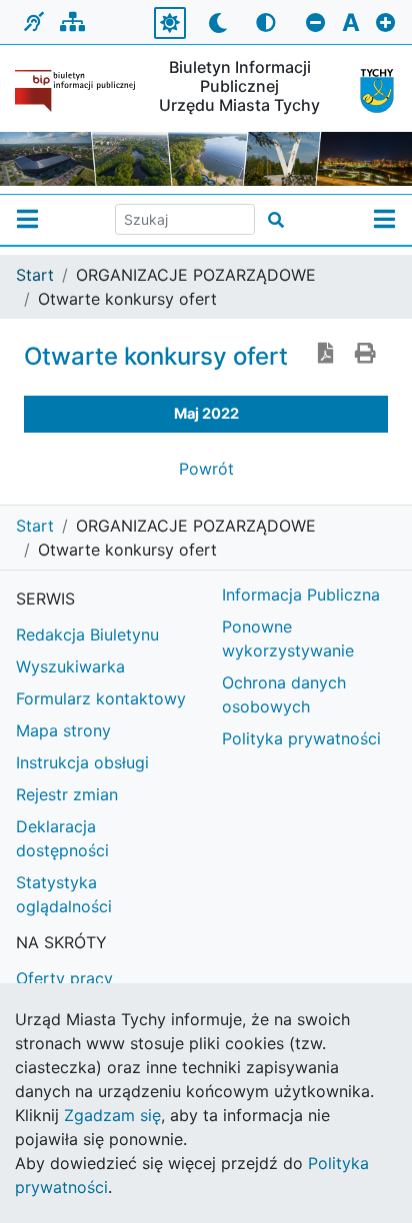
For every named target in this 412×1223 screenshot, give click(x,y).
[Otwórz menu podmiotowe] (27, 220)
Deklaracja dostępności (62, 838)
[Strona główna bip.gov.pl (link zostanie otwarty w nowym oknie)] (75, 91)
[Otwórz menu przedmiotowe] (384, 220)
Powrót (206, 469)
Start (35, 275)
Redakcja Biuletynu (87, 634)
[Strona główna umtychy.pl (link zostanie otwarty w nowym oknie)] (371, 91)
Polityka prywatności (301, 738)
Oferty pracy (64, 978)
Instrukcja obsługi (82, 762)
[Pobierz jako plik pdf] (326, 355)
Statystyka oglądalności (64, 894)
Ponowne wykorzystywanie (288, 638)
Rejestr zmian (67, 794)
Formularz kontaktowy (101, 698)
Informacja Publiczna (301, 595)
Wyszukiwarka (70, 666)
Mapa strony (63, 730)
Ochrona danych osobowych (284, 694)
